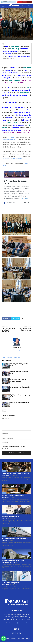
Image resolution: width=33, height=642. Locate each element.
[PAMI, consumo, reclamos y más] (6, 389)
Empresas (4, 471)
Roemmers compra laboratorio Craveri (13, 560)
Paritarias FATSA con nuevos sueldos (13, 495)
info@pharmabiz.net (20, 623)
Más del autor (6, 360)
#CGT (12, 137)
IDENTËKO (27, 640)
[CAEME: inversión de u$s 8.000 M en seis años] (16, 467)
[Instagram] (13, 633)
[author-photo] (16, 345)
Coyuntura (7, 9)
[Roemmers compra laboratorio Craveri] (16, 554)
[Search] (29, 6)
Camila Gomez (5, 497)
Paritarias (4, 493)
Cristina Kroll (4, 518)
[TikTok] (17, 633)
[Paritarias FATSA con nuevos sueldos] (16, 489)
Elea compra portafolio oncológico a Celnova (15, 538)
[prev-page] (3, 411)
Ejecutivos (4, 513)
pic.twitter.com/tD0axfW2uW (12, 159)
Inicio (2, 9)
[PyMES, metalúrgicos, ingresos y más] (6, 397)
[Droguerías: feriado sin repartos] (6, 404)
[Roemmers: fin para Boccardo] (16, 509)
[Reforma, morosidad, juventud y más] (6, 365)
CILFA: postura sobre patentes (11, 583)
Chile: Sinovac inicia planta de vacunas (25, 329)
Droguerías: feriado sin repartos (19, 402)
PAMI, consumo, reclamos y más (20, 387)
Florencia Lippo (16, 347)
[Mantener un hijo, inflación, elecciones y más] (6, 381)
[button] (2, 6)
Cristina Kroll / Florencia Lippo (8, 562)
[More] (22, 318)
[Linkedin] (15, 633)
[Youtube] (20, 633)
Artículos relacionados (11, 357)
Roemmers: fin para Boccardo (10, 516)
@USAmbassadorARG (9, 140)
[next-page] (5, 411)
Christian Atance (5, 475)
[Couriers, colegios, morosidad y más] (6, 373)
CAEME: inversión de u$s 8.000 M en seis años (15, 473)
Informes (4, 558)
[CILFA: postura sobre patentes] (16, 576)
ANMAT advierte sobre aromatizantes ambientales (8, 330)
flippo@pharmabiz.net (22, 350)
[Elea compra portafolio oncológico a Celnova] (16, 532)
